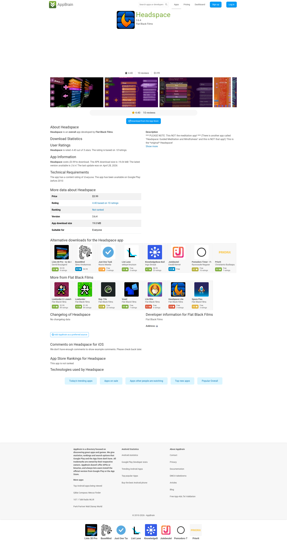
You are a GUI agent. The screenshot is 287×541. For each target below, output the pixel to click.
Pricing (187, 4)
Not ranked (98, 209)
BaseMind (80, 262)
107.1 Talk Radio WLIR (83, 499)
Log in (231, 4)
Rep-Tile (103, 299)
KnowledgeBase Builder (155, 262)
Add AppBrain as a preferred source (70, 334)
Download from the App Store (144, 121)
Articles (173, 482)
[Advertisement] (140, 50)
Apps (176, 4)
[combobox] (151, 4)
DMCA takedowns (178, 476)
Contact (173, 455)
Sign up (215, 4)
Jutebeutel (173, 262)
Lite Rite (149, 299)
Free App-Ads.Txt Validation (183, 496)
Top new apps (182, 380)
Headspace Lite (175, 299)
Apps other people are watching (146, 380)
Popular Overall (210, 380)
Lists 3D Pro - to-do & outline (61, 262)
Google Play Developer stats (135, 462)
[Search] (166, 4)
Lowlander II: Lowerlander (61, 299)
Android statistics (130, 455)
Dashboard (200, 4)
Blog (172, 489)
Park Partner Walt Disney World (87, 506)
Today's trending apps (80, 380)
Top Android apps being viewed (87, 486)
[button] (191, 326)
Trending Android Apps (132, 469)
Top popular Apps (130, 476)
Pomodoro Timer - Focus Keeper (201, 262)
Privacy (173, 462)
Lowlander (80, 299)
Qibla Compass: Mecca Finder (87, 492)
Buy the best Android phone (134, 482)
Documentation (177, 469)
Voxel (124, 299)
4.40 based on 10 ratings (105, 203)
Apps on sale (111, 380)
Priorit (218, 262)
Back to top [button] (280, 513)
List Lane (126, 262)
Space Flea (197, 299)
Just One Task (105, 262)
